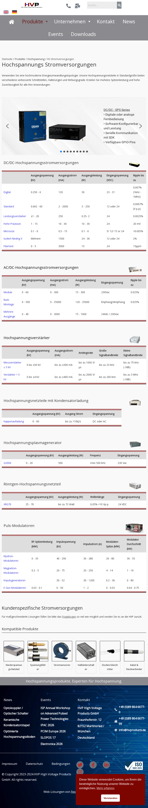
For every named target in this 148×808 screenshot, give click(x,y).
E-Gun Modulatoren (15, 587)
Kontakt (106, 21)
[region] (74, 126)
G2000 (7, 463)
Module (8, 292)
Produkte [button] (32, 21)
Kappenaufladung (14, 421)
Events (55, 34)
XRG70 (7, 504)
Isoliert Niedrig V (13, 238)
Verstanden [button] (110, 798)
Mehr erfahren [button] (105, 788)
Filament (8, 246)
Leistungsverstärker (15, 216)
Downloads (83, 34)
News (129, 21)
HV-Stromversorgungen (60, 59)
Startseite (7, 59)
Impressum (9, 764)
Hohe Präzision (12, 223)
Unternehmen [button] (70, 21)
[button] (7, 126)
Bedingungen (60, 764)
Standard (9, 206)
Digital (7, 192)
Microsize (9, 231)
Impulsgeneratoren (14, 580)
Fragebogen (69, 616)
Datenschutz (34, 764)
